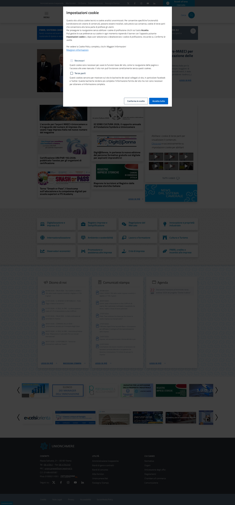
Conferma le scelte (136, 101)
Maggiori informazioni (77, 50)
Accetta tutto (158, 101)
